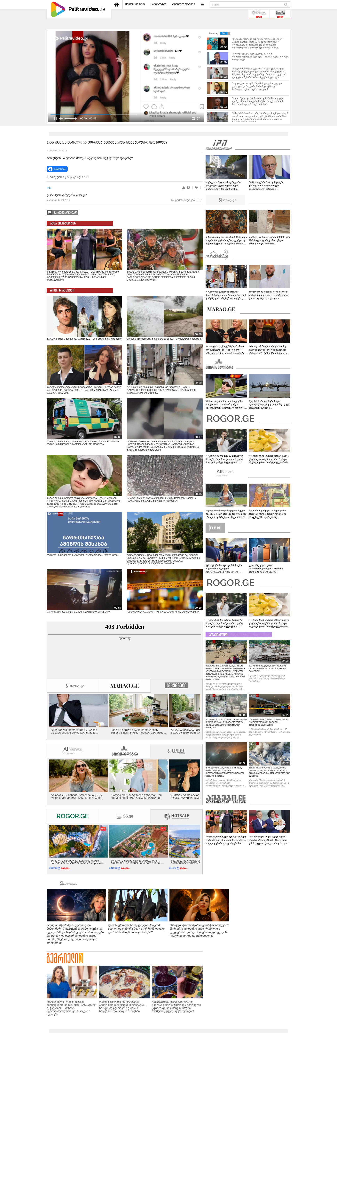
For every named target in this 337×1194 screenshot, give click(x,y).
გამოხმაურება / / (188, 200)
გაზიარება (60, 169)
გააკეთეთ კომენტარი (65, 212)
